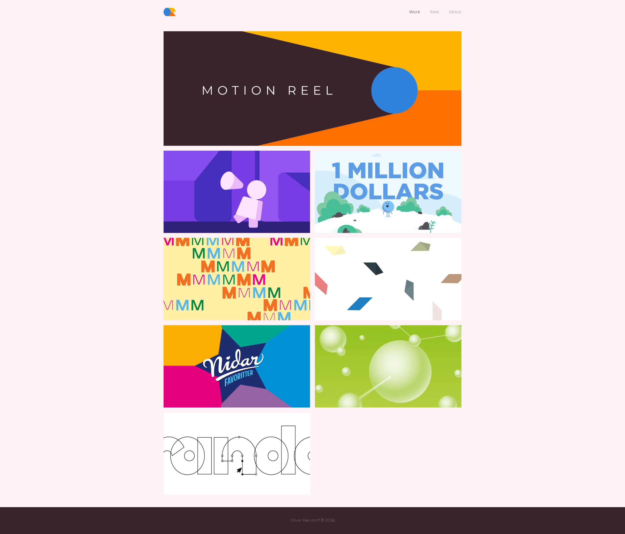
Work (414, 12)
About (455, 12)
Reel (434, 12)
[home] (170, 12)
